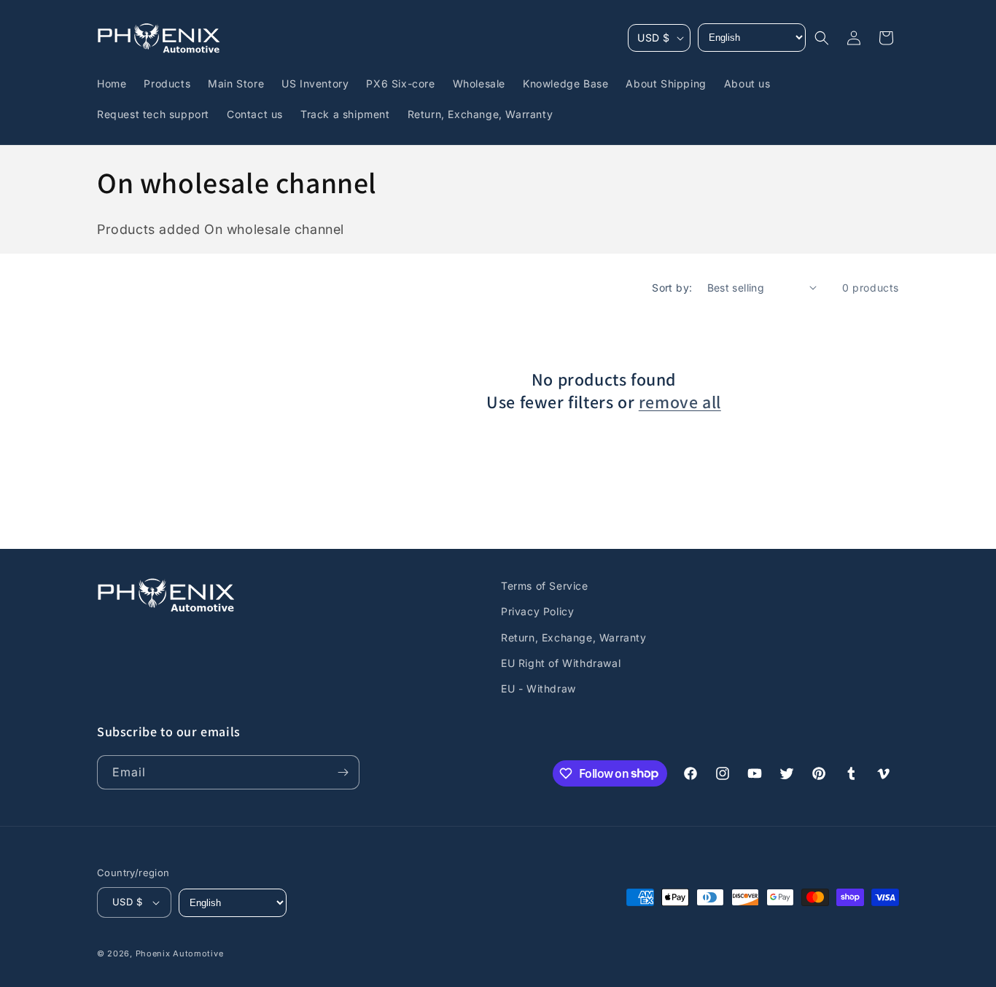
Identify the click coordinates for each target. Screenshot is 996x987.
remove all (680, 402)
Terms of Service (544, 586)
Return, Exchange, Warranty (574, 637)
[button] (822, 38)
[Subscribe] (343, 772)
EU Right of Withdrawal (560, 663)
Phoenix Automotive (180, 953)
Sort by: (672, 287)
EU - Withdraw (538, 688)
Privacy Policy (537, 611)
